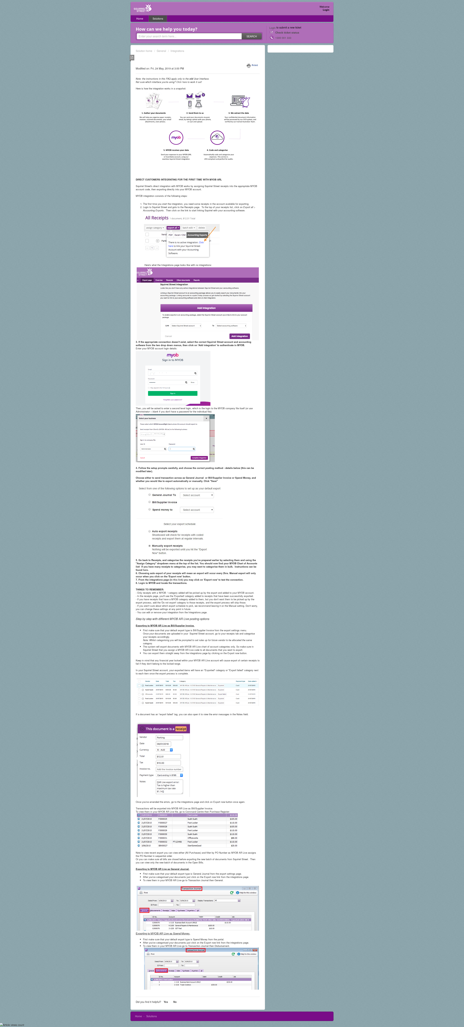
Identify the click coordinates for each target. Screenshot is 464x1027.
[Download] (225, 482)
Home (139, 18)
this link (177, 579)
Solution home (144, 51)
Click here (181, 82)
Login (272, 28)
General (161, 51)
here (145, 570)
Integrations (177, 51)
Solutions (158, 18)
